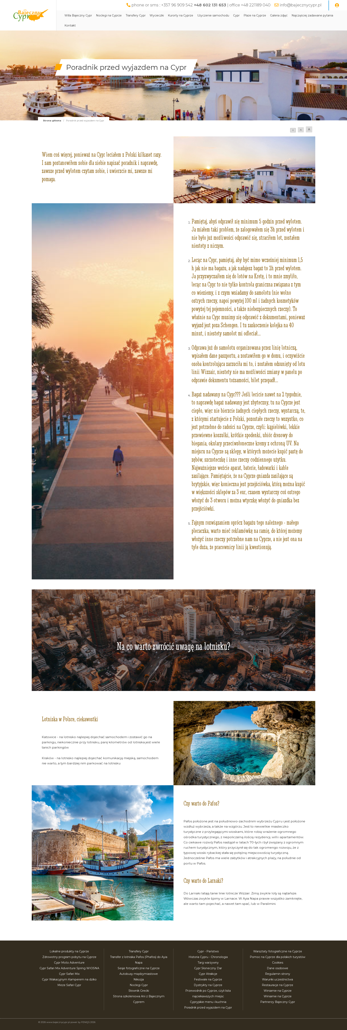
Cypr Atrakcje (208, 974)
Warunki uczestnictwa (277, 979)
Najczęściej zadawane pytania (312, 15)
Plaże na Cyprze (255, 15)
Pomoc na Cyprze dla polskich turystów (277, 957)
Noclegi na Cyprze (109, 15)
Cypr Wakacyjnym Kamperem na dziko (69, 979)
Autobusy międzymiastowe (138, 974)
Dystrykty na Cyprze (208, 985)
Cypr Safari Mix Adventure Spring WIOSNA (69, 968)
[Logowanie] (337, 5)
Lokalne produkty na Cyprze (69, 951)
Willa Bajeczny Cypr (78, 15)
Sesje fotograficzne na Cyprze (139, 968)
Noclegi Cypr (139, 985)
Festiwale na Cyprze (208, 979)
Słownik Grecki (139, 990)
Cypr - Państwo (208, 951)
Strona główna (52, 120)
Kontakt (70, 25)
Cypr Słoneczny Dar (208, 968)
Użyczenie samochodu (213, 15)
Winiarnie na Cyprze (278, 990)
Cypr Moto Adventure (69, 962)
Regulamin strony (277, 974)
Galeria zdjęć (279, 15)
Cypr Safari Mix (69, 974)
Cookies (277, 962)
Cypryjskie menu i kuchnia (208, 1002)
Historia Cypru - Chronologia (208, 957)
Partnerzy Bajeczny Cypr (277, 1002)
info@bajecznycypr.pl (300, 5)
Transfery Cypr (136, 15)
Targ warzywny (208, 962)
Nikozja (139, 979)
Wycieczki (157, 15)
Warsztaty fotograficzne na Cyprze (277, 951)
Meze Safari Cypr (69, 985)
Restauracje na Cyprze (277, 985)
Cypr (236, 15)
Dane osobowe (277, 968)
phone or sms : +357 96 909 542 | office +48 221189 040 (201, 5)
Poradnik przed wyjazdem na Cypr (208, 1007)
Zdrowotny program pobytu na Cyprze (69, 957)
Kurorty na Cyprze (180, 15)
